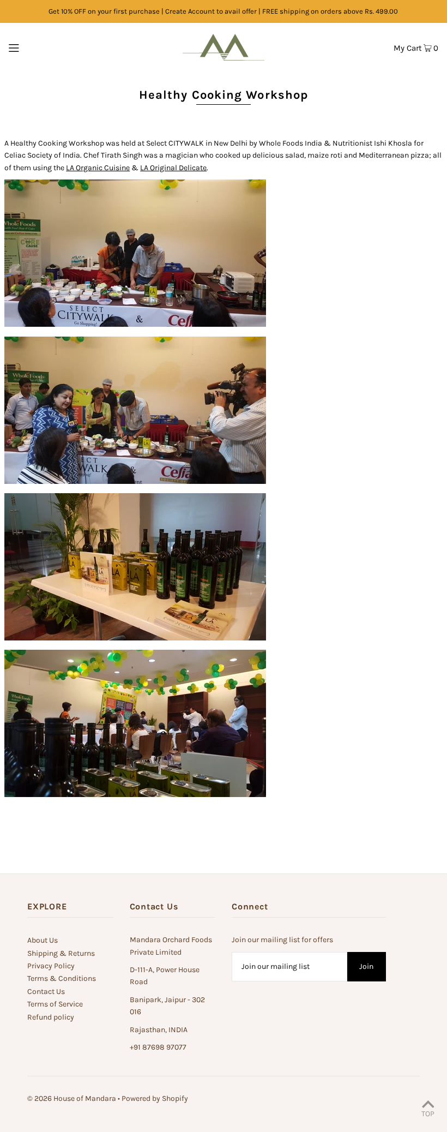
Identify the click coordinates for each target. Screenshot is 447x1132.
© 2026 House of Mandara (71, 1098)
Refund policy (50, 1017)
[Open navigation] (36, 47)
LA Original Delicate (173, 167)
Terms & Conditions (61, 978)
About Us (42, 940)
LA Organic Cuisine (98, 167)
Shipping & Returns (61, 953)
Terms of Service (55, 1004)
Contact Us (46, 991)
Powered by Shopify (155, 1098)
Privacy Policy (51, 966)
